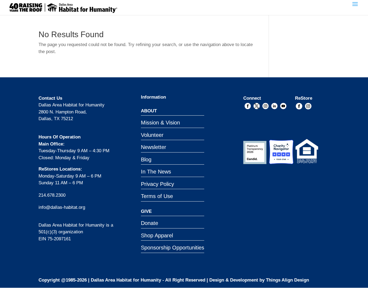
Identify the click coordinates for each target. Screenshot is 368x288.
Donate (149, 223)
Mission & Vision (160, 123)
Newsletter (153, 147)
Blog (146, 159)
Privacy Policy (157, 184)
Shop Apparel (157, 235)
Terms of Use (157, 196)
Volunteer (152, 135)
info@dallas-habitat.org (62, 207)
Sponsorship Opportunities (172, 248)
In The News (156, 172)
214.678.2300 (52, 195)
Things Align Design (287, 280)
